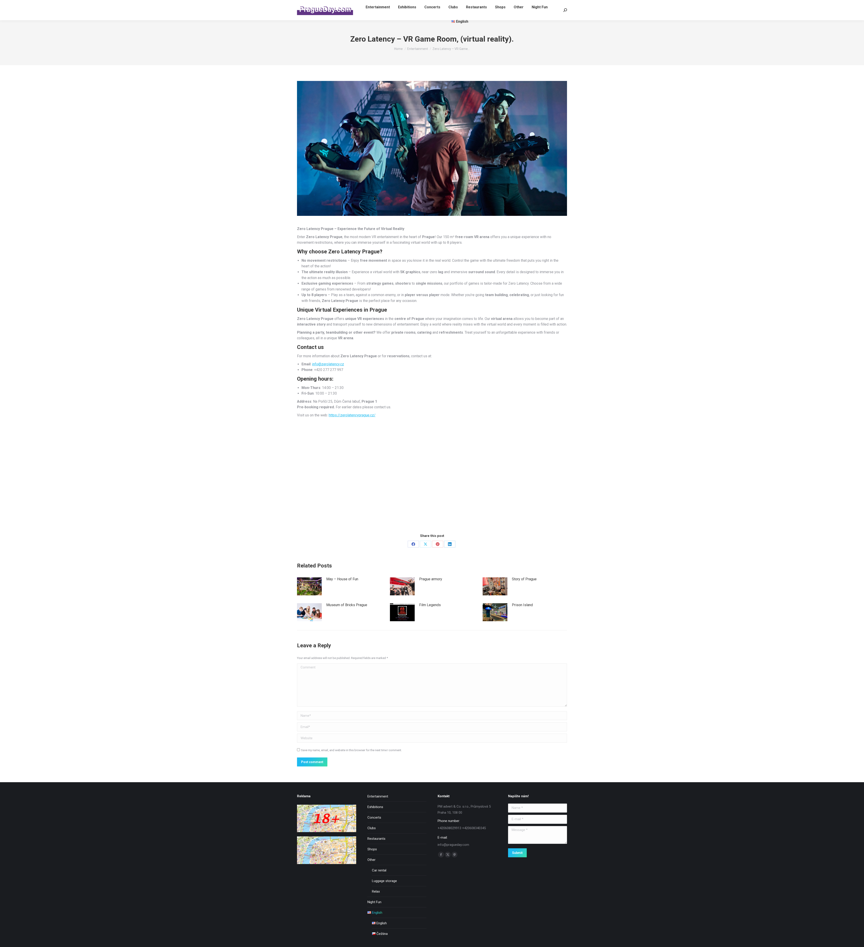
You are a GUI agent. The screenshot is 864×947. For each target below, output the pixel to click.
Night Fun (374, 902)
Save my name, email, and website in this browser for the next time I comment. (351, 750)
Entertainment (377, 796)
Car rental (379, 870)
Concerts (374, 817)
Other (371, 860)
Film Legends (430, 605)
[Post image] (309, 586)
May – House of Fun (342, 579)
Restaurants (376, 839)
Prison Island (522, 605)
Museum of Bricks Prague (346, 605)
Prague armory (430, 579)
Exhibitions (375, 807)
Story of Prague (524, 579)
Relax (376, 891)
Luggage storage (384, 881)
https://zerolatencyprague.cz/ (352, 415)
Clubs (371, 828)
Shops (372, 849)
